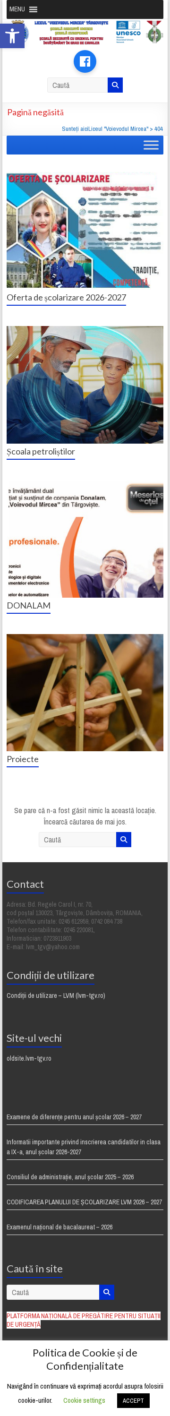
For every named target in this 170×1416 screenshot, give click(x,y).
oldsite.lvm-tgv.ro (29, 1058)
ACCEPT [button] (133, 1401)
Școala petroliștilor (41, 451)
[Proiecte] (85, 639)
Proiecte (23, 759)
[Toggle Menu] (151, 145)
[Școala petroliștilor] (85, 331)
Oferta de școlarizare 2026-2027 (66, 297)
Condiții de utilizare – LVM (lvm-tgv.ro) (56, 995)
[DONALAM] (85, 485)
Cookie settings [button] (84, 1400)
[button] (12, 36)
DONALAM (29, 605)
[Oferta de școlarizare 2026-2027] (85, 177)
